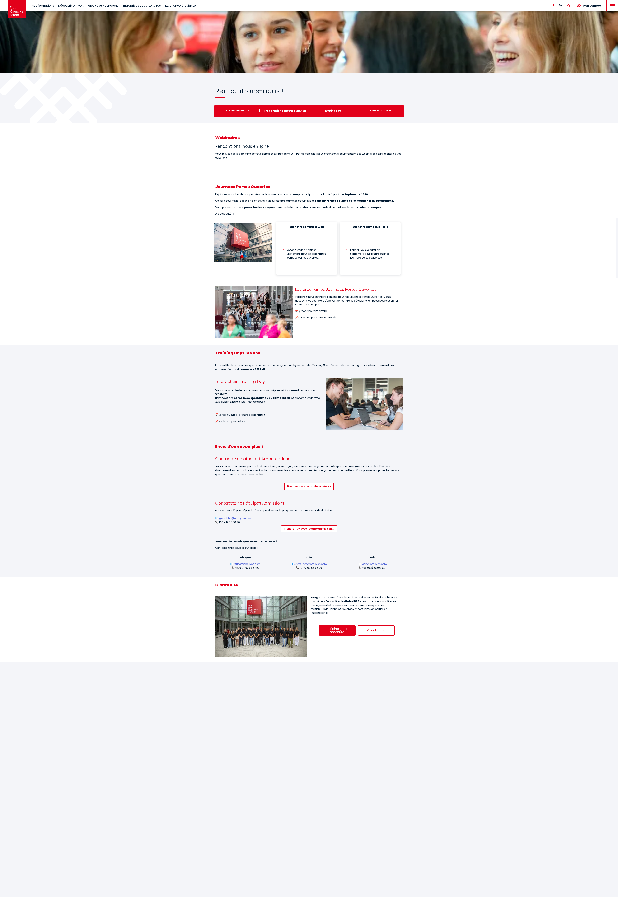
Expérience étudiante (180, 6)
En (560, 5)
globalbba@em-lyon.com (235, 518)
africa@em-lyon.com (247, 564)
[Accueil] (17, 9)
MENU (611, 3)
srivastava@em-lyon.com (310, 564)
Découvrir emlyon (71, 6)
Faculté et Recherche (103, 6)
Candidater (376, 630)
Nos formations (43, 6)
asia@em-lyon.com (374, 564)
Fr (554, 5)
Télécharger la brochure (337, 630)
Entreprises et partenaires (142, 6)
